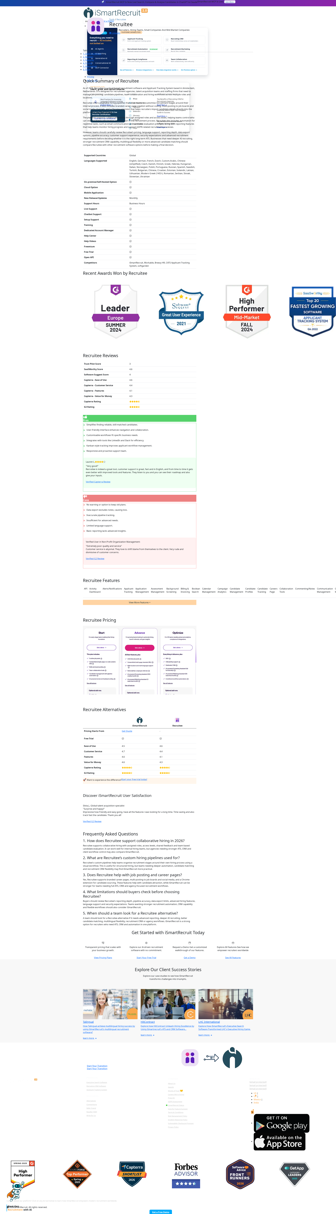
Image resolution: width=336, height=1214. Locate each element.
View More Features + (139, 602)
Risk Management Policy (177, 1116)
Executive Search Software (96, 1082)
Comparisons (91, 1104)
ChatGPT (260, 1199)
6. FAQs (86, 69)
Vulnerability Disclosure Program (181, 1123)
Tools (111, 19)
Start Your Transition (97, 1068)
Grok (325, 1199)
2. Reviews (88, 56)
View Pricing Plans (103, 957)
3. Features (88, 60)
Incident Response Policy (177, 1120)
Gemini (311, 1199)
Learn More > (229, 2)
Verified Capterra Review (98, 481)
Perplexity (293, 1199)
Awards (171, 1087)
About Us (171, 1083)
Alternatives (91, 1101)
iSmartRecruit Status (176, 1105)
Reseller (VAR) (91, 1112)
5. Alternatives (90, 66)
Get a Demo (190, 957)
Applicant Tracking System (96, 1090)
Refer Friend (91, 1108)
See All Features (233, 957)
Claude (277, 1199)
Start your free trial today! (134, 779)
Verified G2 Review (95, 558)
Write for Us (91, 1115)
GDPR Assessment (175, 1101)
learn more (88, 1038)
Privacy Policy (173, 1127)
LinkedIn (115, 33)
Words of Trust (175, 1091)
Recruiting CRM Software (96, 1086)
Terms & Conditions (175, 1112)
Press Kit (171, 1098)
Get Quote (127, 731)
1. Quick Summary (92, 53)
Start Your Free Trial (146, 957)
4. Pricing (87, 63)
